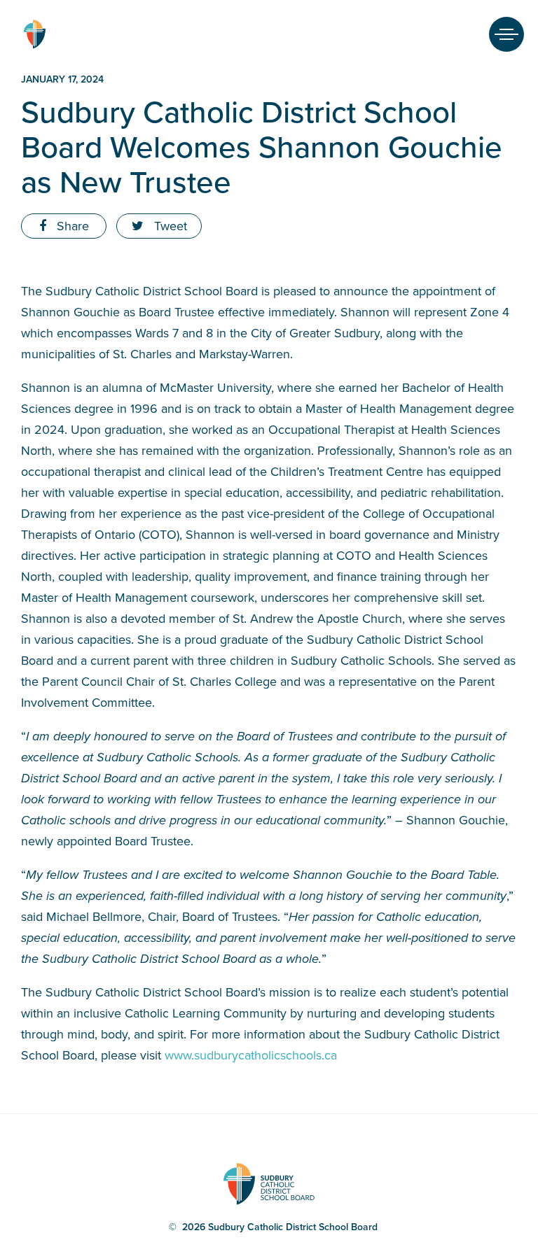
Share (71, 226)
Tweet (169, 226)
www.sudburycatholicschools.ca (251, 1055)
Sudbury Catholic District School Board (34, 34)
